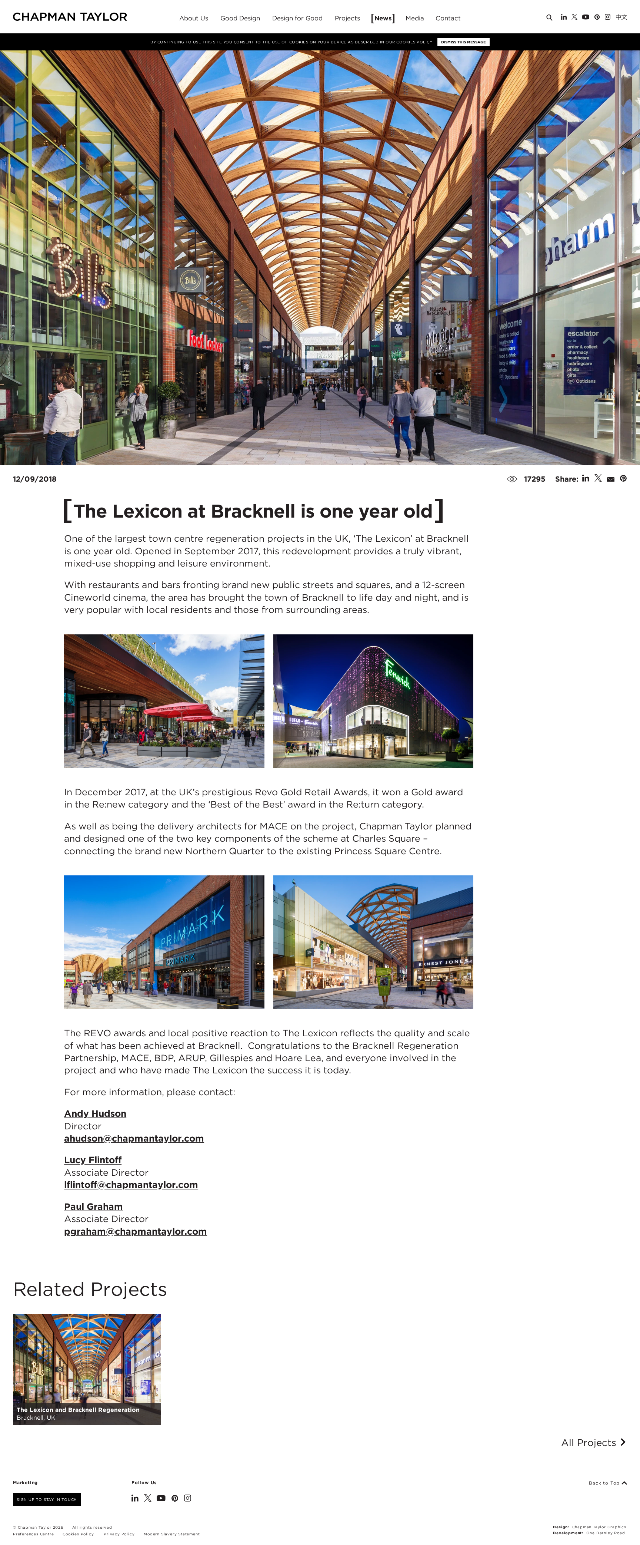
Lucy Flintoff (92, 1159)
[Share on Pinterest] (623, 479)
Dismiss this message (463, 42)
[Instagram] (607, 17)
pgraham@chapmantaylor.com (135, 1231)
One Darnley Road (605, 1533)
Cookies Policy (414, 42)
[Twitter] (574, 17)
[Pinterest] (597, 17)
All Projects (590, 1442)
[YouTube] (585, 17)
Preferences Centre (33, 1534)
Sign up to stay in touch (47, 1499)
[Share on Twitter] (598, 479)
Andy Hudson (95, 1113)
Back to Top (605, 1483)
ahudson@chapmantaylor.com (134, 1138)
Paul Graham (93, 1206)
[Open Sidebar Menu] (630, 17)
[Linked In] (564, 17)
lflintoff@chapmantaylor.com (131, 1184)
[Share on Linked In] (585, 479)
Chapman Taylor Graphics (599, 1527)
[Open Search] (550, 19)
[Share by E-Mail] (610, 479)
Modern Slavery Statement (172, 1534)
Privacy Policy (119, 1534)
